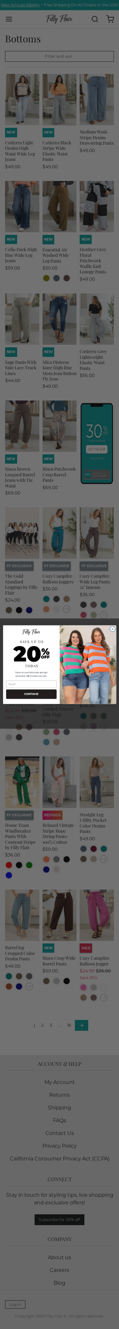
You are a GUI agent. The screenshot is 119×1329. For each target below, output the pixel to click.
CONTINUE (31, 694)
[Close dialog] (112, 629)
